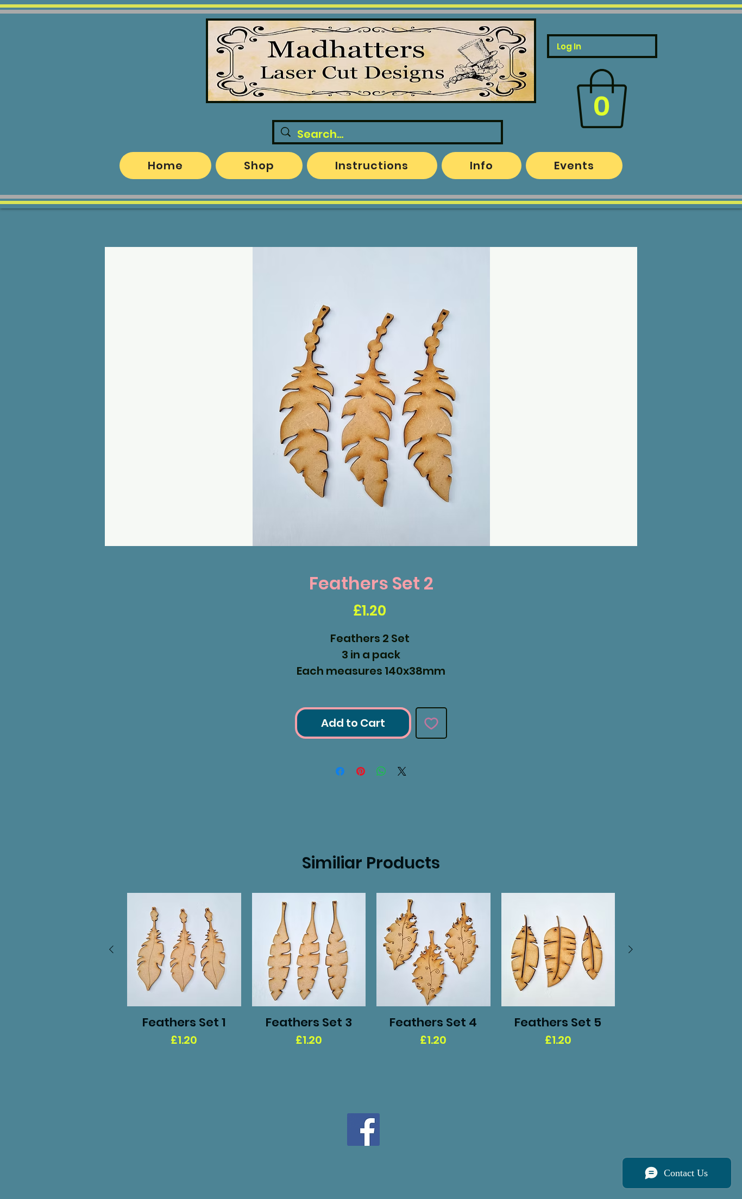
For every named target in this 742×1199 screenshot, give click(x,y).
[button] (602, 99)
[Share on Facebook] (340, 771)
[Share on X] (401, 771)
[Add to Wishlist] (431, 723)
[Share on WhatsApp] (381, 771)
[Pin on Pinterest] (360, 771)
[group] (371, 985)
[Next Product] (630, 949)
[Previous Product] (111, 949)
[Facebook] (363, 1129)
